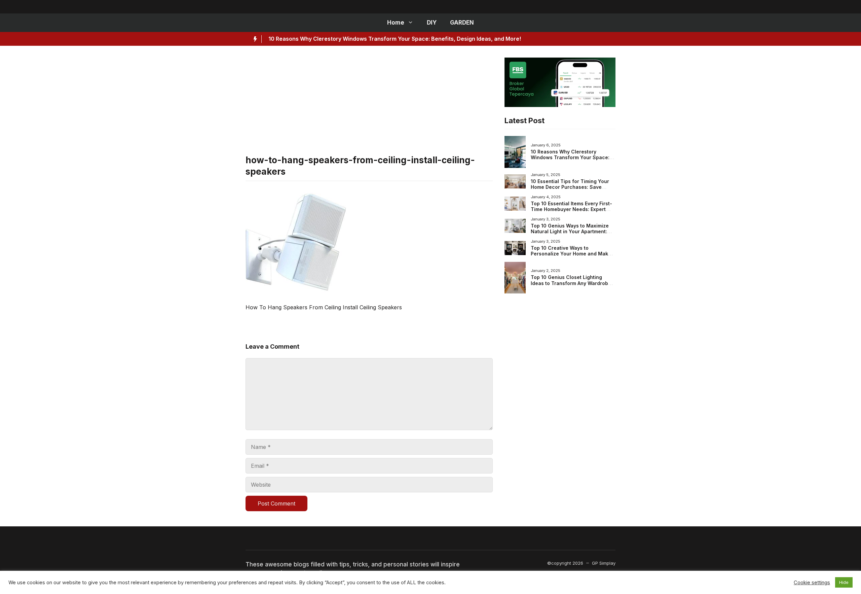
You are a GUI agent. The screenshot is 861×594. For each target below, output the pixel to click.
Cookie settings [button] (812, 583)
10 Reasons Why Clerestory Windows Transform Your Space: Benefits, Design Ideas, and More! (394, 38)
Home (395, 22)
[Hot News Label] (254, 39)
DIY (432, 22)
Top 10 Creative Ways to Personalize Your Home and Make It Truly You (573, 254)
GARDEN (462, 22)
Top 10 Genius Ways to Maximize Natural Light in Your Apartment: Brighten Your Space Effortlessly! (570, 231)
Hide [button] (844, 582)
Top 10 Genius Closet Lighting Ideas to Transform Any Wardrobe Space (571, 283)
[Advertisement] (369, 105)
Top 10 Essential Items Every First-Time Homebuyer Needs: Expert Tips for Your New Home (571, 209)
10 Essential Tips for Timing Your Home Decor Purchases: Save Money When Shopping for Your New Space (570, 190)
